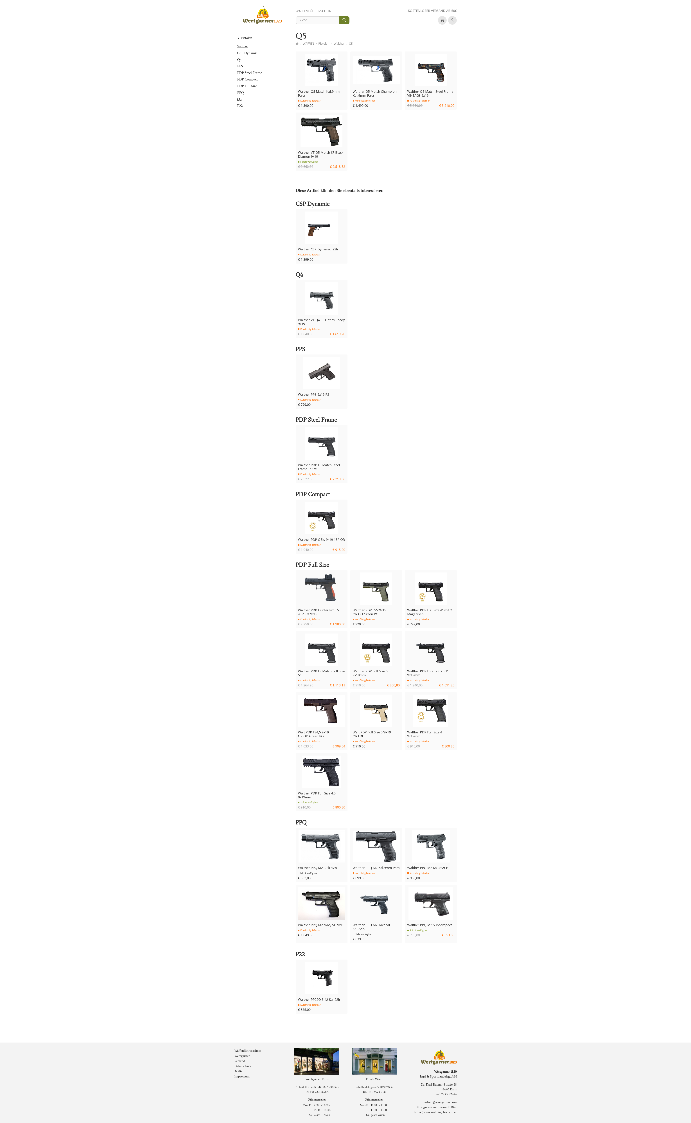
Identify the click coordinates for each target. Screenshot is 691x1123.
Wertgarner (242, 1056)
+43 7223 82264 (319, 1091)
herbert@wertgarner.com (440, 1102)
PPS (240, 66)
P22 (240, 106)
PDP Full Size (247, 86)
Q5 (239, 99)
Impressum (242, 1076)
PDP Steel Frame (249, 73)
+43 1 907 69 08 (376, 1091)
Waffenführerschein (314, 11)
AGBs (238, 1071)
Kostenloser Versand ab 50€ (432, 10)
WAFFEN (308, 44)
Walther (242, 46)
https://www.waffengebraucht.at (435, 1112)
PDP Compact (247, 79)
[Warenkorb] (442, 20)
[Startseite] (297, 43)
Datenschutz (242, 1066)
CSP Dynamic (247, 53)
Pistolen (246, 38)
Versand (239, 1061)
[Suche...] (344, 20)
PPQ (240, 93)
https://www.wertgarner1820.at (436, 1107)
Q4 (239, 60)
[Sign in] (452, 20)
